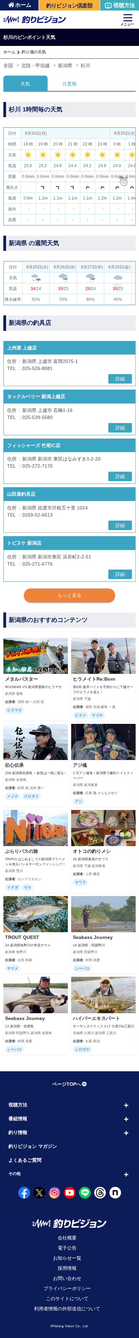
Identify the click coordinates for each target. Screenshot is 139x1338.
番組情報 (17, 1118)
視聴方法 (124, 5)
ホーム (23, 5)
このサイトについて (67, 1298)
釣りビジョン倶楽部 (69, 5)
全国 (8, 65)
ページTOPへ (66, 1084)
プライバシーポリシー (67, 1288)
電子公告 (67, 1248)
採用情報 (67, 1268)
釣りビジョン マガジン (32, 1146)
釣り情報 (17, 1132)
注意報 (69, 83)
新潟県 (65, 65)
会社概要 (67, 1237)
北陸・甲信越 (35, 65)
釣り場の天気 (34, 52)
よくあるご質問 (24, 1160)
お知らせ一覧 (67, 1258)
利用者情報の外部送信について (67, 1308)
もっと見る (69, 595)
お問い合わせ (67, 1278)
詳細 (120, 379)
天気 (25, 83)
